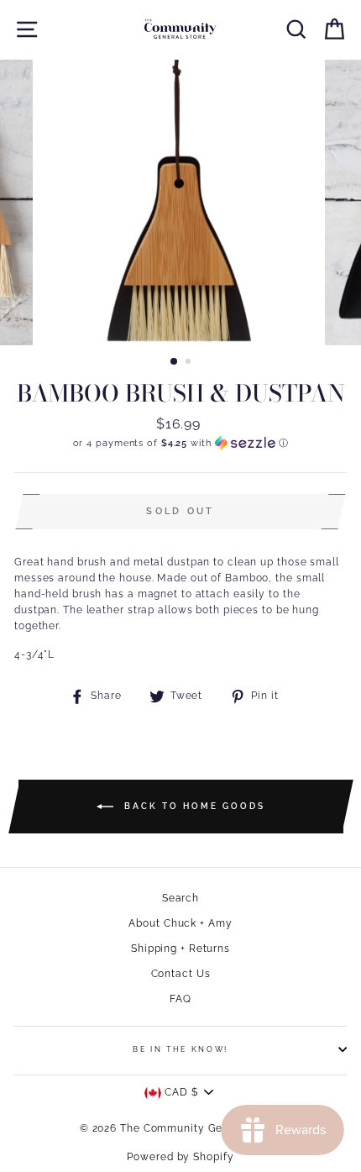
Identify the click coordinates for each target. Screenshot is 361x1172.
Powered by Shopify (180, 1157)
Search (180, 898)
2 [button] (190, 363)
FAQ (180, 999)
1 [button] (174, 362)
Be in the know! (180, 1049)
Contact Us (181, 974)
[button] (180, 443)
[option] (180, 202)
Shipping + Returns (180, 948)
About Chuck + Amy (180, 923)
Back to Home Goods (192, 806)
